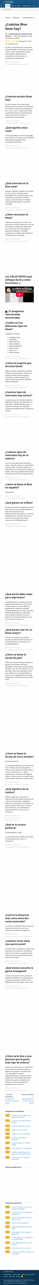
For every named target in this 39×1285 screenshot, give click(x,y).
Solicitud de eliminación (13, 62)
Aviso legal (16, 1274)
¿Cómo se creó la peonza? (20, 1223)
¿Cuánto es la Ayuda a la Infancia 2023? (12, 1101)
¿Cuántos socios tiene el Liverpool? (19, 1138)
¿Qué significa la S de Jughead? (22, 1148)
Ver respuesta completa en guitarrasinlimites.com (18, 936)
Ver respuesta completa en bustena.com (16, 479)
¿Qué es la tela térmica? (19, 1130)
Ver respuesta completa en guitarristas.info (17, 625)
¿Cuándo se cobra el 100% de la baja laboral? (22, 1213)
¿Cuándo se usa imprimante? (21, 1134)
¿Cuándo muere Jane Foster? (21, 1126)
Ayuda (5, 1276)
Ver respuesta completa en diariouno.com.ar (17, 988)
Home (7, 18)
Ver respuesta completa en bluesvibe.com (16, 241)
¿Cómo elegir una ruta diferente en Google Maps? (22, 1238)
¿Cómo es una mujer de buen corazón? (21, 1121)
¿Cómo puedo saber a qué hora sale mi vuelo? (22, 1218)
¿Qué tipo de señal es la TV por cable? (22, 1228)
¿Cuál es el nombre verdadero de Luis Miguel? (23, 1253)
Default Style (9, 1271)
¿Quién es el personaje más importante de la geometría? (21, 1153)
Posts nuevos (7, 9)
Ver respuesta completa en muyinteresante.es (17, 210)
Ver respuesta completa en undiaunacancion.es (18, 123)
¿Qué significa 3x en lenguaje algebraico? (21, 1233)
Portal (18, 1276)
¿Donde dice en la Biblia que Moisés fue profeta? (21, 1116)
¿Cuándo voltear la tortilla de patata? (21, 1144)
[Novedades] (34, 6)
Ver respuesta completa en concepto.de (16, 1090)
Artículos (16, 18)
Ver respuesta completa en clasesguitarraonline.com (19, 650)
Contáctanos (7, 1274)
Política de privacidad (27, 1274)
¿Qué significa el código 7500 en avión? (28, 1101)
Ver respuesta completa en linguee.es (15, 498)
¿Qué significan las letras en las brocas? (22, 1244)
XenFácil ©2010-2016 (20, 1281)
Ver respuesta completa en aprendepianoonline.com (12, 819)
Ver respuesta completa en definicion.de (16, 526)
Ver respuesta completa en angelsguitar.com (17, 847)
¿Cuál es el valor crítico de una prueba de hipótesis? (22, 1208)
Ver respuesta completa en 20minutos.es (16, 387)
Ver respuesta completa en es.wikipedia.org (17, 64)
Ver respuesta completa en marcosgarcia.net (17, 416)
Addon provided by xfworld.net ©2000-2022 (15, 1283)
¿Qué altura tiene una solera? (21, 1248)
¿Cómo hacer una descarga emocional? (21, 1158)
